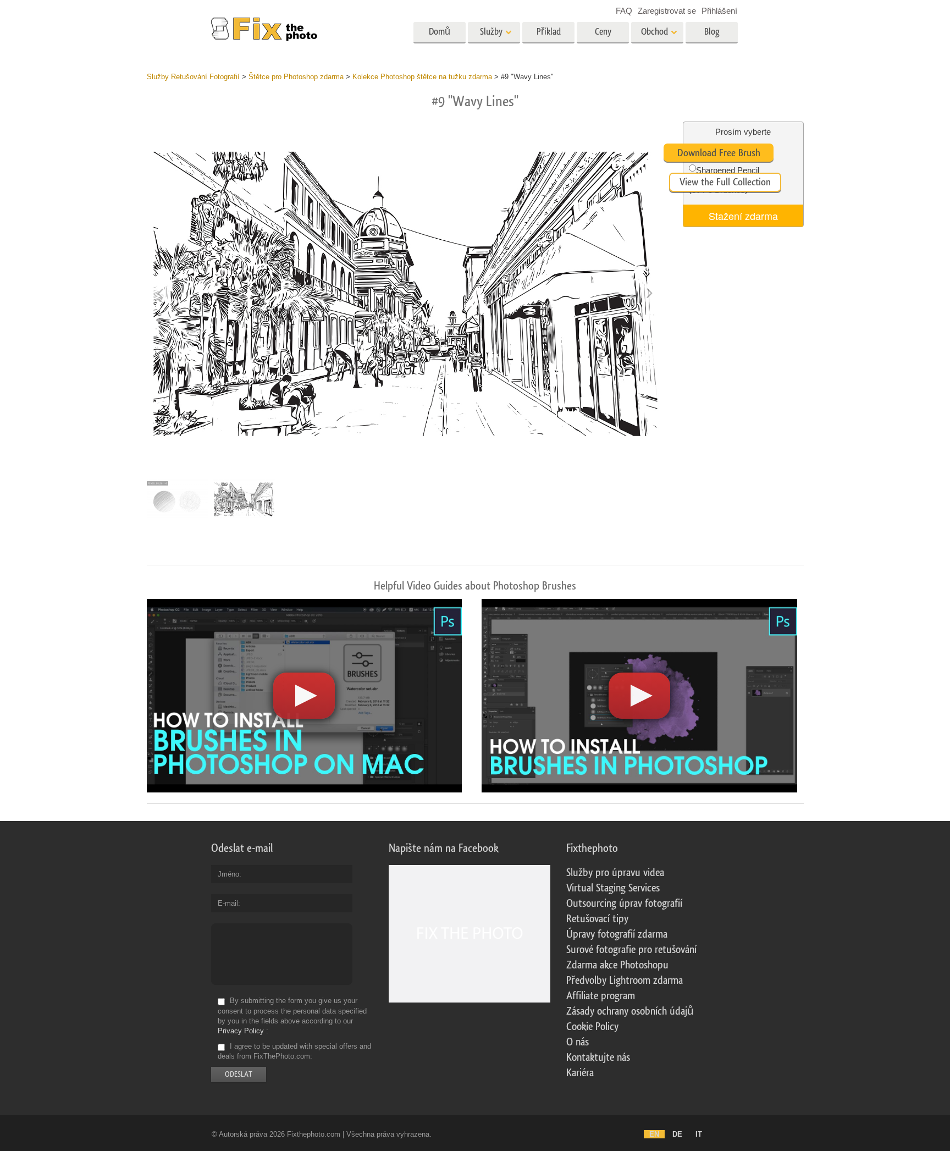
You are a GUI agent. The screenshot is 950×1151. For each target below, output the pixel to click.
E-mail (228, 903)
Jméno (228, 874)
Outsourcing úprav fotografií (624, 903)
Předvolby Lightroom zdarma (624, 980)
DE (677, 1134)
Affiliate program (600, 995)
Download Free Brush (718, 153)
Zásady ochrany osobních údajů (630, 1011)
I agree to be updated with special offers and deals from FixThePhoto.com (294, 1051)
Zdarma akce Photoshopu (617, 965)
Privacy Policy (241, 1031)
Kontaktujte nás (598, 1057)
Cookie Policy (592, 1026)
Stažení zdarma (743, 215)
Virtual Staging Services (613, 888)
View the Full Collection (725, 182)
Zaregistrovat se (667, 10)
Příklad (549, 31)
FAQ (624, 10)
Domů (439, 31)
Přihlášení (719, 10)
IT (698, 1134)
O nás (577, 1042)
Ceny (603, 31)
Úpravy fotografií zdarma (616, 934)
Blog (712, 31)
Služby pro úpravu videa (615, 872)
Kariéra (580, 1072)
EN (654, 1134)
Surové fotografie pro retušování (631, 949)
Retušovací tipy (597, 918)
